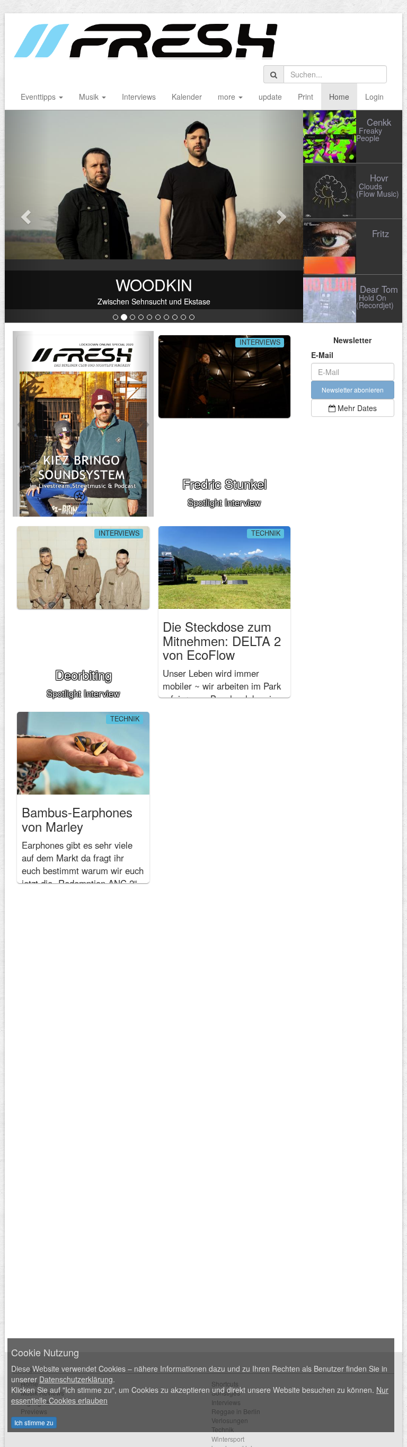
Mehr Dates (356, 408)
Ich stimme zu (34, 1422)
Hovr (379, 177)
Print (305, 96)
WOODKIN (154, 284)
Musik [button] (90, 96)
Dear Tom (379, 289)
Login (374, 96)
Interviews (139, 96)
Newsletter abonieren (353, 389)
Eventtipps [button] (39, 96)
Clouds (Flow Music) (377, 190)
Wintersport (227, 1438)
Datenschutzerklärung (76, 1379)
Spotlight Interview (224, 491)
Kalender (187, 96)
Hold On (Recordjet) (375, 301)
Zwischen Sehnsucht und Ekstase (154, 301)
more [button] (227, 96)
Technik (265, 533)
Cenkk (379, 122)
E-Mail (322, 355)
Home (339, 96)
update (270, 96)
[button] (27, 216)
